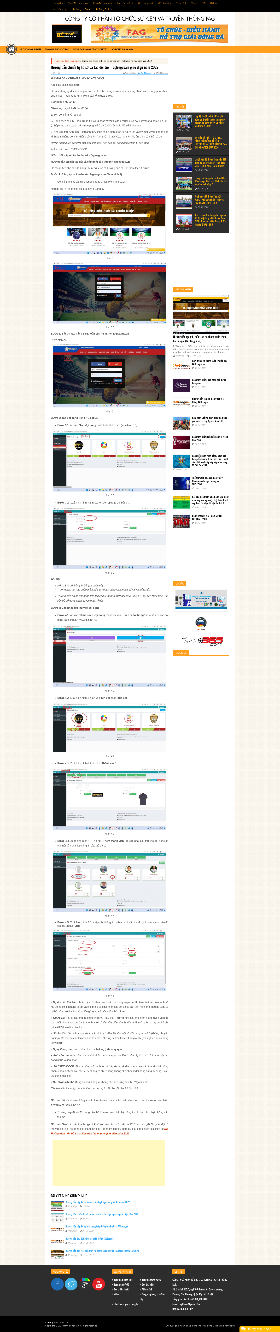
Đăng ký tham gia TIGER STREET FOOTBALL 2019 (207, 518)
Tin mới (180, 106)
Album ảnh (181, 3)
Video (194, 3)
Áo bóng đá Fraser (82, 9)
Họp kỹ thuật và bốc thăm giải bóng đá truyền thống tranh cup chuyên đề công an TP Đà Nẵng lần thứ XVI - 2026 (210, 121)
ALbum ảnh (146, 1290)
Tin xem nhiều (183, 289)
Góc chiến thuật (145, 3)
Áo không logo (60, 9)
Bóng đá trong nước (102, 3)
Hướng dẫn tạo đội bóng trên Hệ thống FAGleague (89, 1239)
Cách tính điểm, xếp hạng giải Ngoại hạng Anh (209, 382)
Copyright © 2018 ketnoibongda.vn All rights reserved (71, 1325)
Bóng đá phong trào (78, 3)
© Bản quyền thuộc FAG (57, 1322)
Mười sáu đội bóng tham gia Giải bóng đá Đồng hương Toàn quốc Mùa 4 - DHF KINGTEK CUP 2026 (211, 163)
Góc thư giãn (164, 3)
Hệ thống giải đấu (30, 49)
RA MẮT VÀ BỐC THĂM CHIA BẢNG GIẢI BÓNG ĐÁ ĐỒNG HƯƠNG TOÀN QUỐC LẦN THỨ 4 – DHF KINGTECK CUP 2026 (211, 143)
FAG (203, 3)
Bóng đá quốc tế (125, 3)
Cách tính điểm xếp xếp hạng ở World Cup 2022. (210, 438)
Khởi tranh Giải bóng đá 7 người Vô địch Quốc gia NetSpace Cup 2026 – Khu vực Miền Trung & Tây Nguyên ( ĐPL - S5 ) (210, 220)
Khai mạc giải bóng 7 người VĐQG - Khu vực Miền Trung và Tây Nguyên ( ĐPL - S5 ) (209, 200)
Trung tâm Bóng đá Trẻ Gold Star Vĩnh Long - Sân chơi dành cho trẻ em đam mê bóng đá (211, 181)
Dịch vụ (213, 3)
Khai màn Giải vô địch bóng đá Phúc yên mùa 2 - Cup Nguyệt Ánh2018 (209, 419)
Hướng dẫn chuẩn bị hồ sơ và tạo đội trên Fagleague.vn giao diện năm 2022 (101, 1214)
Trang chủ (58, 3)
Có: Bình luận (146, 73)
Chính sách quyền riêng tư (126, 1304)
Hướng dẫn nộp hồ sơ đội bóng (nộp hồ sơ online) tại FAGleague (96, 1227)
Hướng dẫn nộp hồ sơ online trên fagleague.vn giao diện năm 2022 (97, 1202)
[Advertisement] (108, 1163)
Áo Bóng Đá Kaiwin (105, 9)
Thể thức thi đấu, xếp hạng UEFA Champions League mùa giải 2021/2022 (207, 481)
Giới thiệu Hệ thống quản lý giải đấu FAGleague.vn (209, 363)
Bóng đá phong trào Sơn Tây (90, 49)
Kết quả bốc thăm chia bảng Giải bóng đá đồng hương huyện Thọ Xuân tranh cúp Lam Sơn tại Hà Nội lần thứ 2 (210, 500)
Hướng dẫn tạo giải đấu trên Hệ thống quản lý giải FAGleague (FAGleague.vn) (102, 1251)
